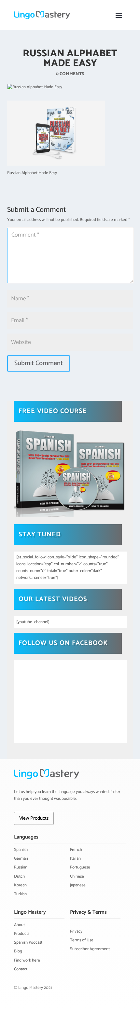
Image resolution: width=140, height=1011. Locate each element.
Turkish (20, 894)
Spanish (21, 849)
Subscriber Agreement (90, 949)
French (76, 849)
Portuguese (80, 867)
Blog (18, 951)
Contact (20, 969)
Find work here (27, 960)
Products (21, 933)
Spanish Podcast (28, 942)
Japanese (78, 885)
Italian (75, 858)
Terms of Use (81, 940)
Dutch (19, 876)
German (21, 858)
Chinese (77, 876)
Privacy (76, 931)
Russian (20, 867)
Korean (20, 885)
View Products (34, 818)
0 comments (70, 74)
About (19, 925)
